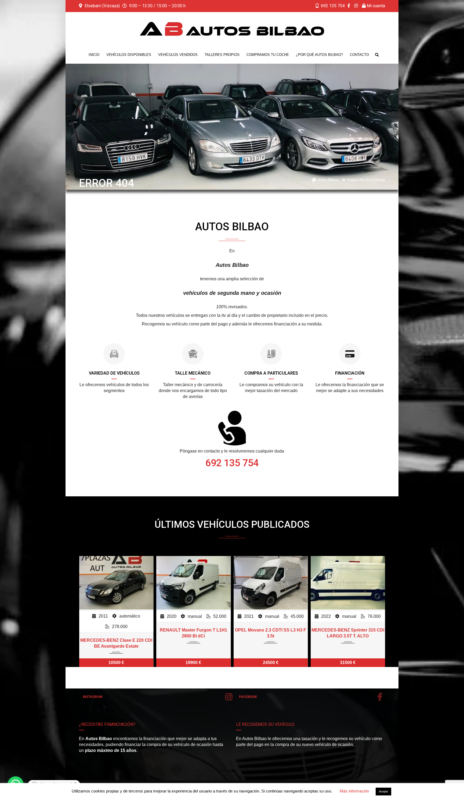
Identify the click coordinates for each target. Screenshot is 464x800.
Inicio (94, 55)
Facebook (248, 697)
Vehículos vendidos (178, 55)
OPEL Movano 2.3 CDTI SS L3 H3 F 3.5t (193, 633)
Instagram (92, 697)
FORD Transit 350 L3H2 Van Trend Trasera (347, 633)
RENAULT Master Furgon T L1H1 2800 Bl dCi (116, 633)
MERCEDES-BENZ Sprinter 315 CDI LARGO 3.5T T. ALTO (270, 633)
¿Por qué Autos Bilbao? (319, 55)
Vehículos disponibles (128, 55)
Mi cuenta (375, 5)
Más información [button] (354, 791)
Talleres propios (222, 55)
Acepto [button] (383, 791)
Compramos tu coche (268, 55)
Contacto (359, 55)
